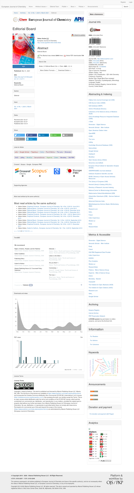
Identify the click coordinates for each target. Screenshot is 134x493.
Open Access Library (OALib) (98, 160)
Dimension (68, 152)
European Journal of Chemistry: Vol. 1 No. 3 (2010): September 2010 (60, 228)
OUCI (16, 157)
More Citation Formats (47, 70)
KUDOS (91, 258)
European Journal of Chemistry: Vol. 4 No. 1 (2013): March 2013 (60, 214)
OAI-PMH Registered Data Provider (100, 252)
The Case (52, 275)
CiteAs (42, 152)
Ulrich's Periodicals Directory (97, 109)
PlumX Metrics (50, 152)
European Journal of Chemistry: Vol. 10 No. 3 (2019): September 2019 (59, 220)
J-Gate (91, 121)
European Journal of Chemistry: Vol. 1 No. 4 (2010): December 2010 (58, 222)
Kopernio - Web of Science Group (99, 273)
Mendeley (63, 157)
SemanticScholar (39, 157)
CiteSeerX (92, 154)
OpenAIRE (92, 133)
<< (15, 231)
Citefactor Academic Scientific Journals (101, 174)
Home (31, 6)
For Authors (94, 340)
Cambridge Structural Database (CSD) (101, 145)
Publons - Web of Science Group (99, 270)
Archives (23, 13)
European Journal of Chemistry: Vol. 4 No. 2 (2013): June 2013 (59, 206)
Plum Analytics (93, 261)
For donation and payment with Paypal (102, 414)
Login (130, 2)
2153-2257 (96, 63)
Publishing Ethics (19, 258)
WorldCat (29, 157)
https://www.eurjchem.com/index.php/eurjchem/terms (64, 393)
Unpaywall (92, 282)
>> (32, 231)
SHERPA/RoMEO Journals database (100, 171)
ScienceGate (93, 148)
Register (123, 2)
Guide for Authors (33, 228)
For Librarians (94, 344)
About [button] (73, 6)
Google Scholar (24, 152)
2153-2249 (96, 61)
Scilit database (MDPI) (96, 106)
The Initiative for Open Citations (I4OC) (101, 288)
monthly (75, 369)
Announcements (93, 6)
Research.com (93, 209)
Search (126, 6)
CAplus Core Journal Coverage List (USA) (102, 100)
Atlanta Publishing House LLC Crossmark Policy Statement (28, 269)
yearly (80, 369)
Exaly (90, 224)
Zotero (56, 157)
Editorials (51, 249)
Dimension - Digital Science (97, 124)
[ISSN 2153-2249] (95, 41)
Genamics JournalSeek (96, 163)
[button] (19, 135)
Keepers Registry (94, 310)
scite (16, 152)
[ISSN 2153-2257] (95, 53)
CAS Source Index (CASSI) (97, 103)
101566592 (102, 67)
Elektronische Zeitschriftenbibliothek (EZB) (102, 193)
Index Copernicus (94, 218)
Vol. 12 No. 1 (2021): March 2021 (38, 13)
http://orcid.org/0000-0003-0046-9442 (49, 43)
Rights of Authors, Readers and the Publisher (27, 249)
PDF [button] (23, 66)
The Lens (60, 152)
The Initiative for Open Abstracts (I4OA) (101, 285)
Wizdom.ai (92, 221)
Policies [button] (81, 6)
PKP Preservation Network (97, 316)
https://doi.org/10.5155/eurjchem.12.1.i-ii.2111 (23, 78)
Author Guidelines (20, 253)
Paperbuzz (34, 152)
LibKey (22, 157)
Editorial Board (32, 208)
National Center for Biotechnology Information (103, 190)
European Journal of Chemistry (14, 6)
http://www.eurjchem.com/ (105, 59)
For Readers (94, 336)
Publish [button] (64, 6)
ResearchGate (93, 227)
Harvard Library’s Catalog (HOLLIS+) (100, 184)
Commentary (52, 268)
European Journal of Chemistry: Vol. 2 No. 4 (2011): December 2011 (58, 212)
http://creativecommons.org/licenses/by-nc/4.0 (29, 397)
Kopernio (49, 157)
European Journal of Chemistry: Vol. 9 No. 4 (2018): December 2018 (58, 210)
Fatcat (91, 215)
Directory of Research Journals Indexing (101, 187)
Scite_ (91, 212)
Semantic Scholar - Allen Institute (99, 127)
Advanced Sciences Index (97, 201)
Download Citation (64, 70)
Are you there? (53, 263)
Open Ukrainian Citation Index (98, 130)
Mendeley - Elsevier (95, 279)
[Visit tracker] (89, 429)
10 (28, 231)
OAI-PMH (71, 157)
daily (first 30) (68, 369)
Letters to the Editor (54, 256)
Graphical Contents (33, 206)
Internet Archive (93, 313)
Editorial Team (54, 6)
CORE (91, 136)
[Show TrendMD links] (81, 285)
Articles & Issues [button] (41, 6)
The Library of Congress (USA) (98, 181)
